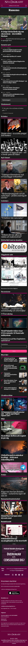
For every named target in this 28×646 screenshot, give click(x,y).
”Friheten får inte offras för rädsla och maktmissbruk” (11, 235)
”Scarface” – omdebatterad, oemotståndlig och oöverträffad (13, 309)
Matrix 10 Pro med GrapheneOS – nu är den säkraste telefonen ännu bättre (10, 367)
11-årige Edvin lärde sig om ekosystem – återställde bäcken (12, 34)
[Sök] (2, 5)
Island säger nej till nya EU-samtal (12, 56)
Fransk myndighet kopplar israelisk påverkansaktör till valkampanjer (12, 50)
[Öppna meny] (26, 5)
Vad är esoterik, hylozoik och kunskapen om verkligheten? (15, 69)
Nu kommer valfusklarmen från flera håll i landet (10, 375)
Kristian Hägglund (13, 288)
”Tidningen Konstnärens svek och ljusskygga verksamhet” (12, 175)
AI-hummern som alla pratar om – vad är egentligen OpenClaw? (12, 414)
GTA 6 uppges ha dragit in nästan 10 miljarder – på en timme (15, 75)
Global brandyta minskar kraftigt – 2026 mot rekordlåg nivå (12, 457)
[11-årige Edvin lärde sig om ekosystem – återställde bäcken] (14, 22)
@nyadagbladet (19, 570)
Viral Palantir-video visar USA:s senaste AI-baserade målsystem (12, 333)
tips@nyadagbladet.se (20, 568)
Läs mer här (17, 586)
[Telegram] (19, 575)
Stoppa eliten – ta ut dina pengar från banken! (13, 134)
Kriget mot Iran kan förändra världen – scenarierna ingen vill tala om (13, 493)
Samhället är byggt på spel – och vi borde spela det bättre (13, 153)
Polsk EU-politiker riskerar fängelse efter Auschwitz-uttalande (14, 62)
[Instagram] (22, 575)
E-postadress (4, 344)
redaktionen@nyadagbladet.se (8, 606)
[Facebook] (16, 575)
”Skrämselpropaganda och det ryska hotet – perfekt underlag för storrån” (14, 195)
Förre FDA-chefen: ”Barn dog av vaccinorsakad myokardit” (11, 88)
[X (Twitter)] (13, 575)
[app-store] (14, 593)
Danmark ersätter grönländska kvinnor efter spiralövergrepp (13, 95)
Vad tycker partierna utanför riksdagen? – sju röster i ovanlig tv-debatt (15, 82)
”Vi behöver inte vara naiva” (12, 218)
